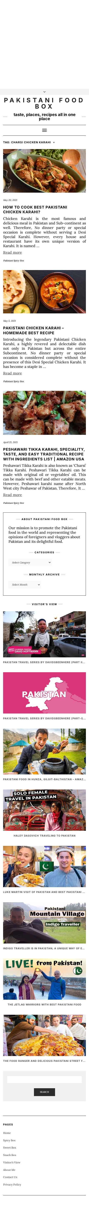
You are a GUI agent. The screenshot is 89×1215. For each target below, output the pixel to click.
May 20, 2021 (10, 200)
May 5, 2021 (9, 320)
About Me (9, 1170)
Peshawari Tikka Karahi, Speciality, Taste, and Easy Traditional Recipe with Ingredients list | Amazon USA (44, 454)
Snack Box (9, 1155)
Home (7, 1133)
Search (44, 1092)
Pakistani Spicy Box (13, 260)
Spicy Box (9, 1140)
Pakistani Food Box (44, 103)
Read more (12, 252)
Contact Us (10, 1177)
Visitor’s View (11, 1162)
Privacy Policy (12, 1184)
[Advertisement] (44, 44)
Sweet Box (9, 1147)
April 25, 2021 (10, 442)
